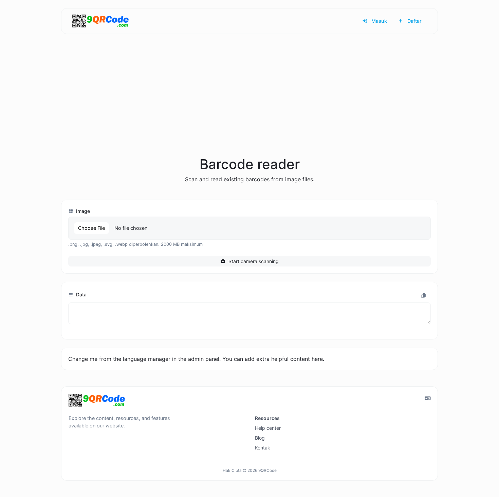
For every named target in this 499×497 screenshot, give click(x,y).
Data (81, 294)
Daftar (414, 21)
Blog (260, 438)
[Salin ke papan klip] (423, 295)
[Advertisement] (249, 103)
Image (82, 211)
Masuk (378, 21)
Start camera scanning (253, 261)
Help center (268, 428)
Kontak (262, 447)
